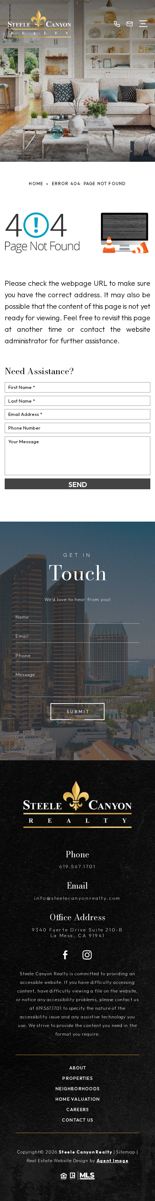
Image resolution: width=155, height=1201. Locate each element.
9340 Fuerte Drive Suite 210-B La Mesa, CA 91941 (77, 932)
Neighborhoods (78, 1088)
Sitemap (125, 1152)
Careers (77, 1109)
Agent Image (113, 1160)
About (78, 1068)
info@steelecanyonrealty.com (77, 898)
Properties (77, 1078)
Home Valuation (78, 1099)
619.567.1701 (77, 866)
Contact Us (77, 1120)
